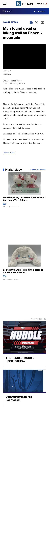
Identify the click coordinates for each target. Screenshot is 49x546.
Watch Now (41, 4)
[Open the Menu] (4, 4)
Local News (10, 22)
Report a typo (9, 152)
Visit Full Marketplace (38, 169)
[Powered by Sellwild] (42, 319)
